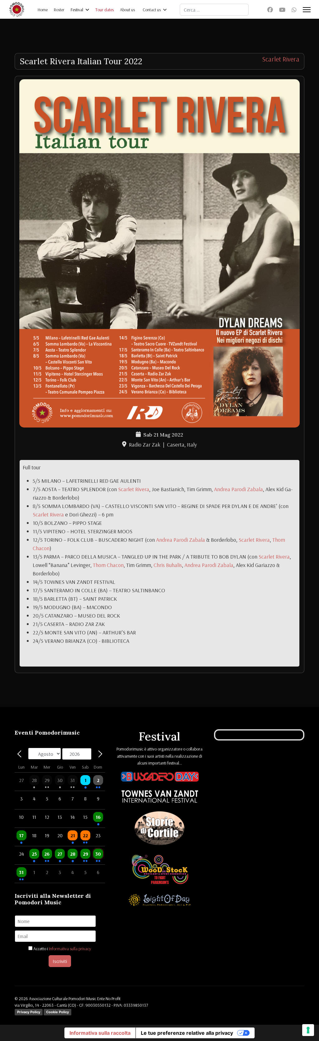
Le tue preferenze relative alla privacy (187, 1033)
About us (127, 9)
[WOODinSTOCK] (160, 870)
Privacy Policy (28, 1012)
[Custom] (294, 9)
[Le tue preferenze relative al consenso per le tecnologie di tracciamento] (308, 1030)
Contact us (152, 9)
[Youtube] (282, 9)
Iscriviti (60, 961)
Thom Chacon (108, 565)
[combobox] (214, 10)
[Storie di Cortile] (159, 829)
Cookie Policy (57, 1012)
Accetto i (61, 948)
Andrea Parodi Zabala (238, 489)
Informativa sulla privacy (70, 948)
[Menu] (307, 9)
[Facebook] (270, 9)
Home (43, 9)
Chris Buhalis (168, 565)
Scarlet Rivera (280, 59)
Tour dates (104, 9)
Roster (59, 9)
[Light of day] (159, 901)
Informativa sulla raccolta (100, 1033)
